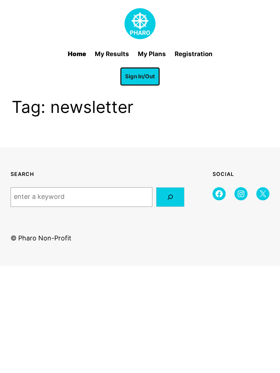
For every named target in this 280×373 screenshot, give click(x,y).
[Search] (170, 197)
